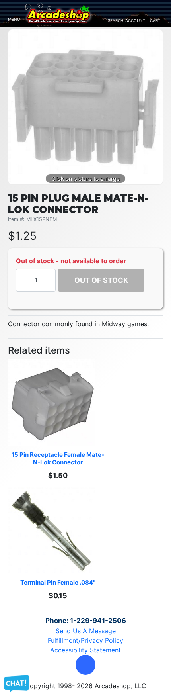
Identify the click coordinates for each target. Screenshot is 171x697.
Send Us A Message (86, 631)
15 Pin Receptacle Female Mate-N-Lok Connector (58, 458)
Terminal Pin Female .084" (57, 582)
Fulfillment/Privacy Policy (85, 640)
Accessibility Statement (85, 650)
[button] (85, 665)
